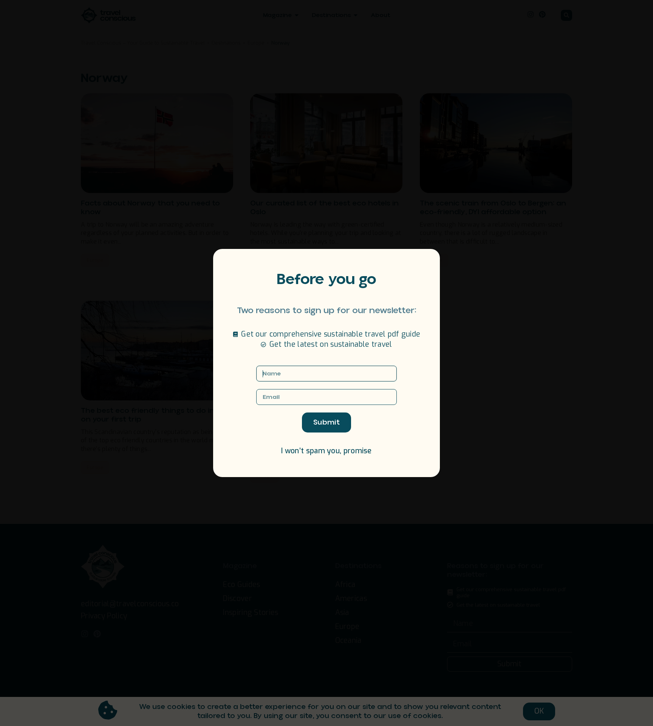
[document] (326, 363)
